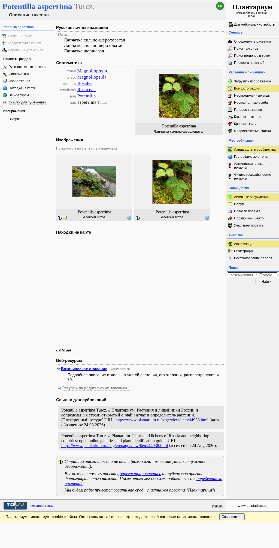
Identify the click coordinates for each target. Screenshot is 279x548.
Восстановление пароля (253, 258)
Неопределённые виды (252, 95)
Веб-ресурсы (19, 95)
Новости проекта (247, 211)
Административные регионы (249, 165)
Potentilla (86, 96)
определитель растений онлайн (252, 10)
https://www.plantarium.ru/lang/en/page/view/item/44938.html (114, 445)
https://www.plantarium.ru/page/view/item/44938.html (162, 420)
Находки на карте (22, 88)
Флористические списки (252, 131)
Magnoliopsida (92, 77)
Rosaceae (86, 89)
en (220, 6)
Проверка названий (249, 63)
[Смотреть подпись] (60, 218)
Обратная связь (42, 505)
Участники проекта (248, 225)
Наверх (217, 505)
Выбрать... (17, 119)
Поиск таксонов (246, 48)
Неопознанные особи (251, 103)
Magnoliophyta (92, 70)
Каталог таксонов (247, 117)
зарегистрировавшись (140, 473)
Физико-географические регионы (252, 176)
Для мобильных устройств (254, 24)
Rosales (84, 83)
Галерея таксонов (248, 110)
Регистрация (244, 251)
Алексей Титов (94, 217)
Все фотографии (247, 88)
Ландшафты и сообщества (255, 149)
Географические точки (251, 157)
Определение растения (252, 41)
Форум (239, 204)
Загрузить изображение (252, 81)
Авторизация (244, 244)
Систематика (19, 74)
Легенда (63, 349)
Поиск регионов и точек (252, 56)
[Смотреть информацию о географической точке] (129, 217)
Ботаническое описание (84, 369)
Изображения (19, 81)
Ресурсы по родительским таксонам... (96, 388)
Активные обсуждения (251, 197)
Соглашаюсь (232, 517)
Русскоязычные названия (28, 67)
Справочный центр (249, 218)
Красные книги (245, 124)
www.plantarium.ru (253, 506)
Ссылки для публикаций (27, 102)
